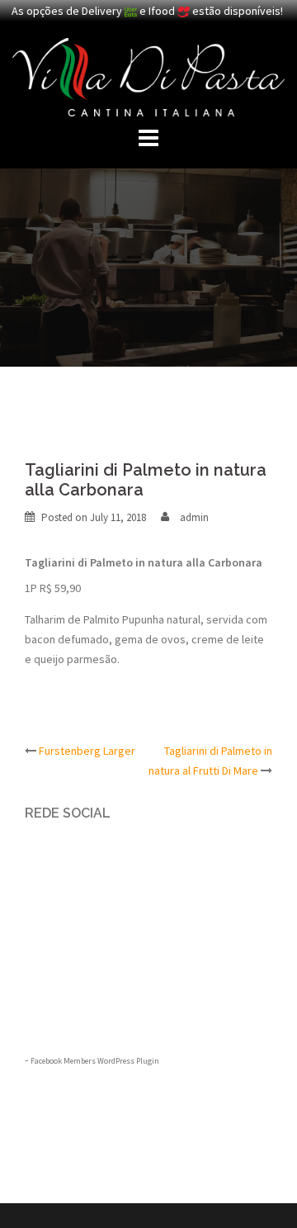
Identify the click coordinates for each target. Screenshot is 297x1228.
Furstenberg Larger (87, 750)
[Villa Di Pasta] (148, 76)
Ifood (162, 10)
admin (194, 517)
